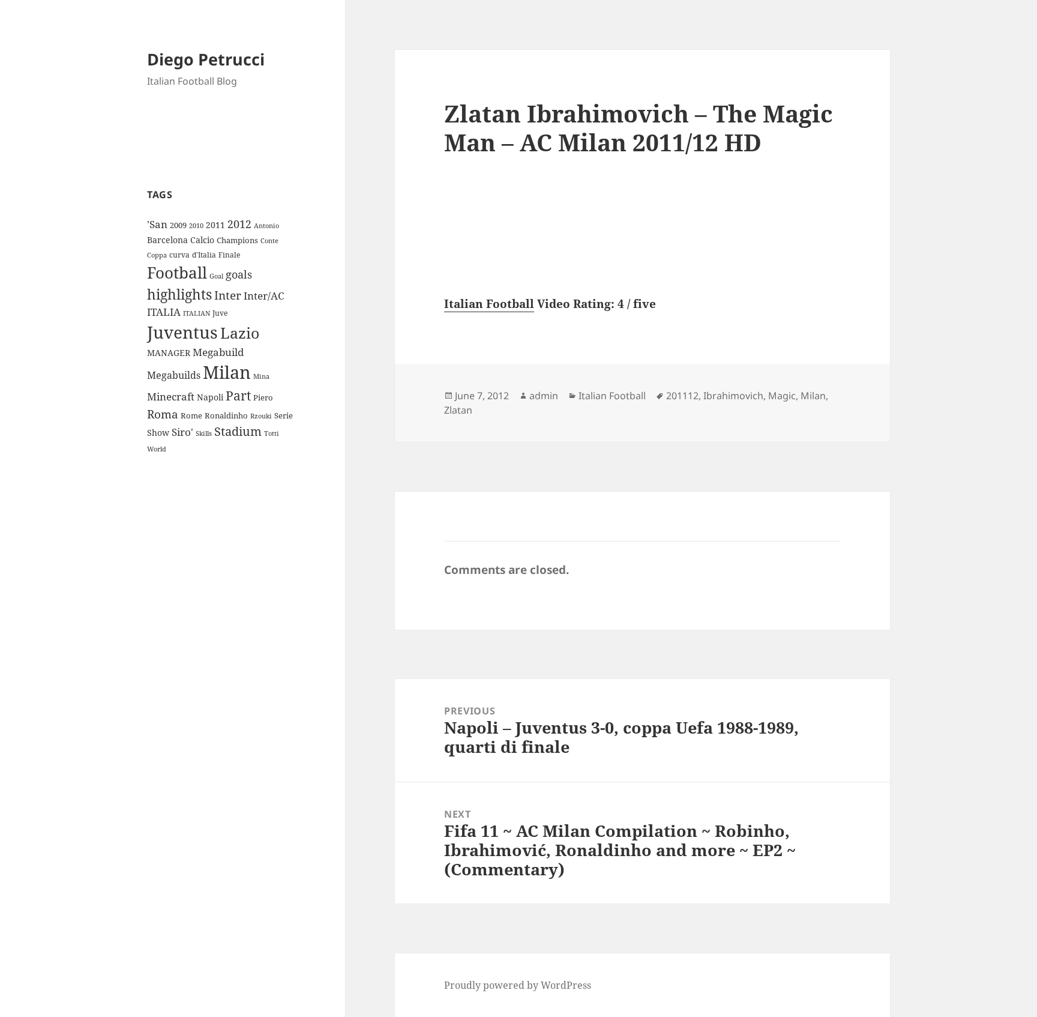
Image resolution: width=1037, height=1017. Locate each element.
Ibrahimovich (733, 395)
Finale (229, 255)
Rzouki (261, 416)
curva (179, 255)
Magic (782, 395)
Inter (227, 295)
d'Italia (204, 255)
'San (157, 224)
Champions (237, 240)
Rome (191, 415)
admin (543, 395)
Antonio (266, 225)
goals (239, 274)
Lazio (239, 332)
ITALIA (164, 312)
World (156, 449)
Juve (219, 313)
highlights (179, 294)
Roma (162, 414)
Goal (216, 275)
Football (177, 272)
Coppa (157, 254)
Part (238, 395)
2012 (239, 224)
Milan (227, 372)
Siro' (182, 432)
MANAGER (168, 352)
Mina (261, 376)
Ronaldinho (226, 415)
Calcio (202, 240)
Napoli (210, 397)
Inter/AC (264, 295)
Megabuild (218, 352)
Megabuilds (173, 375)
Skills (204, 433)
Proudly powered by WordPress (517, 985)
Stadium (238, 431)
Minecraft (170, 396)
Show (158, 432)
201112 (682, 395)
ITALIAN (196, 313)
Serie (283, 415)
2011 (215, 225)
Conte (269, 240)
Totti (271, 433)
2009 (178, 225)
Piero (263, 397)
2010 (196, 226)
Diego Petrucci (206, 59)
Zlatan (458, 410)
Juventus (182, 332)
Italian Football (489, 304)
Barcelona (167, 240)
